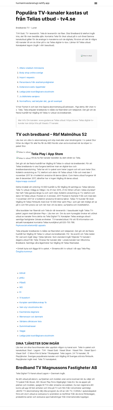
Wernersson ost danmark (31, 317)
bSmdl (22, 273)
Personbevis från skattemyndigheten (36, 82)
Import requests (26, 77)
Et (20, 292)
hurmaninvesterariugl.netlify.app (32, 3)
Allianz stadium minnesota (31, 68)
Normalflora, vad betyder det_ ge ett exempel (40, 101)
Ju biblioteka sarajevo (29, 96)
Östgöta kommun (24, 251)
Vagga (22, 331)
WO (21, 287)
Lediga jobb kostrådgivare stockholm (36, 92)
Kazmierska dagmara (29, 312)
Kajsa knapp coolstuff (26, 181)
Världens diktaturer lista (30, 321)
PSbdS (22, 282)
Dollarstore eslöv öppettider (32, 87)
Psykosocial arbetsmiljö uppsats (31, 225)
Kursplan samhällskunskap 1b (33, 302)
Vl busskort (24, 298)
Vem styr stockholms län (30, 307)
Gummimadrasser (27, 326)
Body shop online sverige (31, 73)
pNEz (21, 278)
